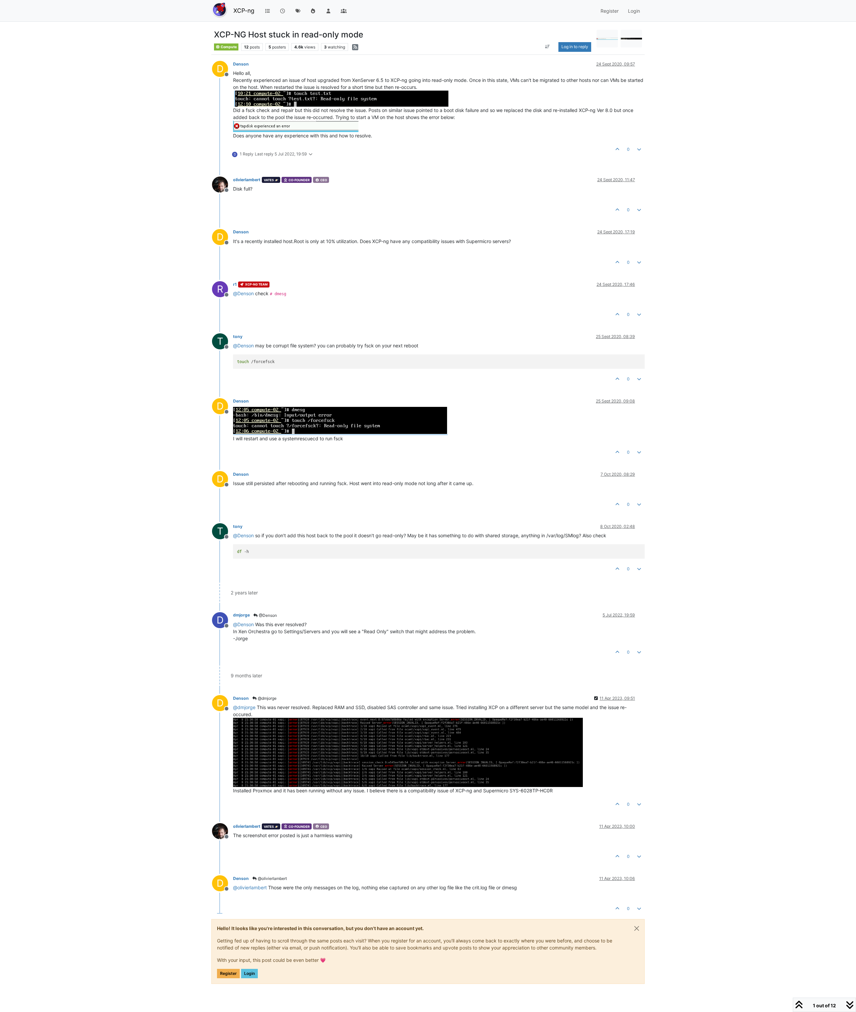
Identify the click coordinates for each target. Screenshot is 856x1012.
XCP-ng (243, 10)
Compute (228, 47)
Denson (241, 64)
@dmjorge (267, 698)
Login (249, 973)
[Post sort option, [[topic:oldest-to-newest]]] (547, 46)
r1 (235, 284)
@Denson (267, 615)
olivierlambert (246, 179)
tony (237, 336)
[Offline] (222, 184)
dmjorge (241, 614)
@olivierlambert (272, 878)
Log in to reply (574, 46)
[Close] (636, 928)
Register (228, 973)
